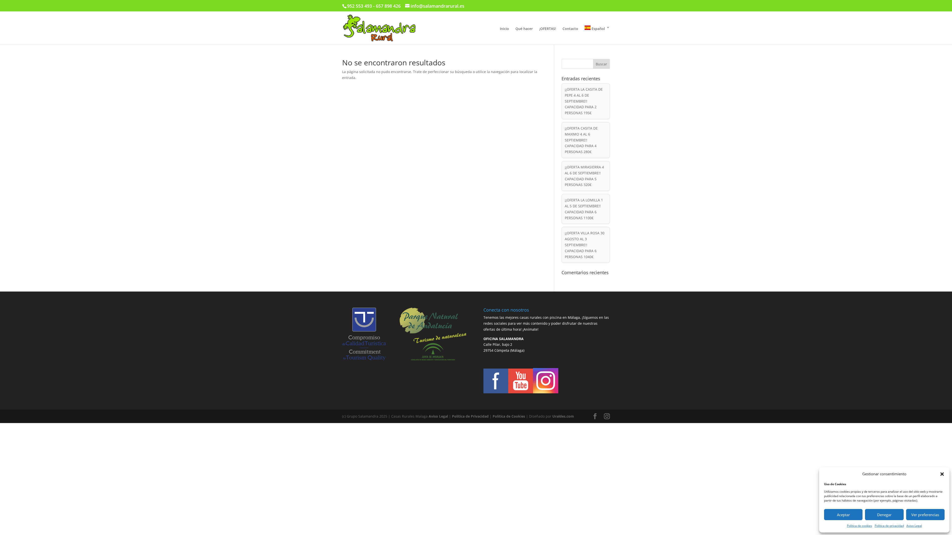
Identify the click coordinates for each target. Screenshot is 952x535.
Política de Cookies (509, 416)
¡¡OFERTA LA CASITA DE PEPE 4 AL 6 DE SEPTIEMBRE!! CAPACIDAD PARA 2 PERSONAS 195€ (584, 101)
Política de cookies (859, 526)
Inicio (504, 29)
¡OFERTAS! (547, 29)
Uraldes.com (563, 416)
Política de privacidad (889, 526)
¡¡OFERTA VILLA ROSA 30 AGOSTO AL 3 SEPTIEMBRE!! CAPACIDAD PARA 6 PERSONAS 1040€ (584, 245)
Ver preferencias (925, 514)
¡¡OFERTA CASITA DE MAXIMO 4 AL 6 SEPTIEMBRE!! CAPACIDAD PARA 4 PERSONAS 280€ (581, 140)
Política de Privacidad (470, 416)
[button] (942, 474)
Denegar (884, 514)
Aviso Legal (914, 526)
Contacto (570, 29)
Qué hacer (524, 29)
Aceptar (843, 514)
